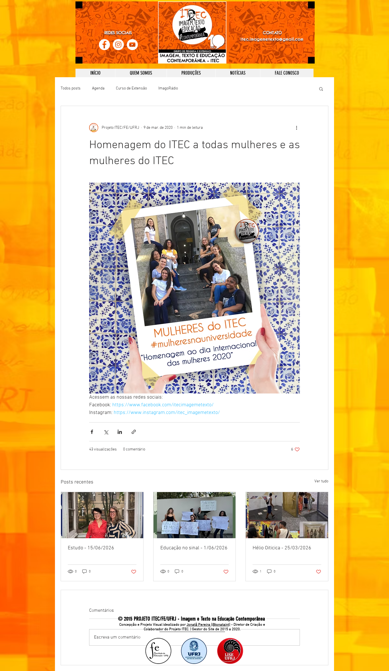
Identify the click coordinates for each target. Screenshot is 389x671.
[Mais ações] (296, 127)
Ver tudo (321, 481)
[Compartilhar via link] (133, 432)
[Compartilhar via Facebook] (92, 432)
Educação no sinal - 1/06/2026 (194, 548)
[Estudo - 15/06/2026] (102, 515)
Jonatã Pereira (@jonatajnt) (208, 625)
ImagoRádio (168, 88)
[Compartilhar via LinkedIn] (119, 432)
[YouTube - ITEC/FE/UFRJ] (132, 44)
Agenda (98, 88)
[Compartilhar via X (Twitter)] (105, 432)
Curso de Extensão (131, 88)
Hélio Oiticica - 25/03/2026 (282, 548)
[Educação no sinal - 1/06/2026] (194, 515)
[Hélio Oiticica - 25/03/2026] (287, 515)
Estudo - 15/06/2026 (91, 548)
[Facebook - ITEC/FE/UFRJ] (104, 44)
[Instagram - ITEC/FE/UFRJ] (118, 44)
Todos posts (71, 88)
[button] (321, 88)
